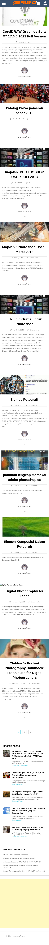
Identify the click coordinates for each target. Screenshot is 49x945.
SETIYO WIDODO (10, 855)
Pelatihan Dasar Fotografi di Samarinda (20, 866)
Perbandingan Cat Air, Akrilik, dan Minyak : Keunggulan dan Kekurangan (28, 775)
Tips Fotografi (17, 820)
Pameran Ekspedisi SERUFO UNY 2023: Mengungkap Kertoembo (27, 828)
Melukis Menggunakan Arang (24, 858)
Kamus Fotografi (24, 399)
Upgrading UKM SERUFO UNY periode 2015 (29, 871)
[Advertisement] (24, 903)
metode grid (23, 855)
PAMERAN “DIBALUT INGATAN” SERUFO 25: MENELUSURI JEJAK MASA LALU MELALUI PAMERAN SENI (27, 755)
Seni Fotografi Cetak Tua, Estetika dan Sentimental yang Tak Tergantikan (28, 810)
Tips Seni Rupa (17, 784)
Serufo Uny (7, 871)
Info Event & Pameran (20, 765)
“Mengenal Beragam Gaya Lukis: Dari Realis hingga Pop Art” (27, 793)
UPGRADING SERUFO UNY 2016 (30, 862)
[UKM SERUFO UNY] (24, 3)
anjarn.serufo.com (24, 76)
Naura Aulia (7, 858)
